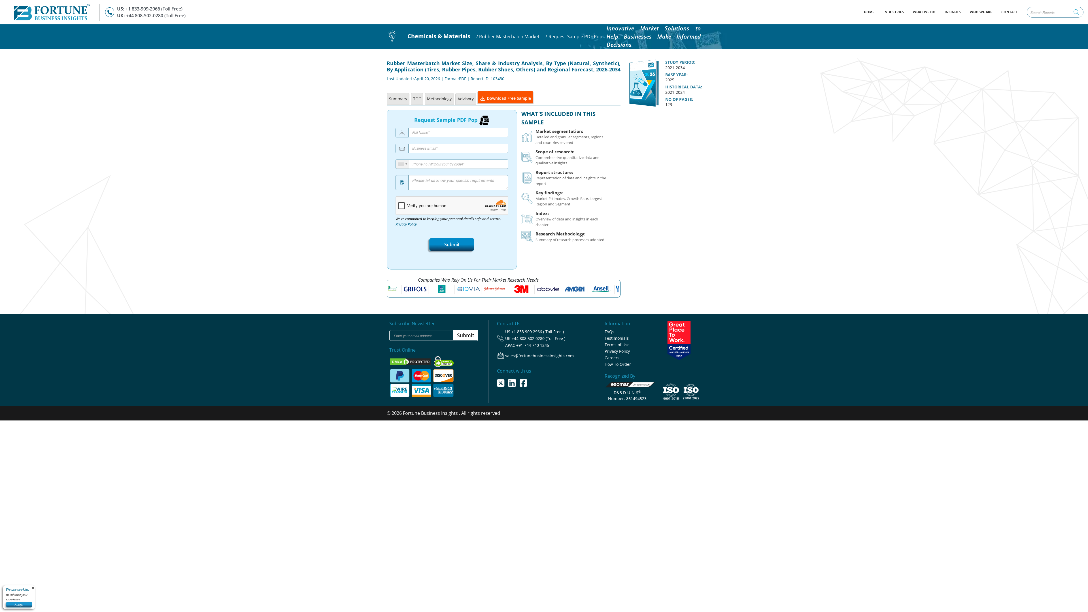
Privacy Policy (406, 224)
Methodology (439, 98)
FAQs (609, 331)
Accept (19, 604)
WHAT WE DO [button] (924, 12)
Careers (612, 357)
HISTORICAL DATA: (683, 87)
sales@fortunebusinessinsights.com (539, 355)
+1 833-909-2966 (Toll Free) (154, 9)
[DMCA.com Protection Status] (411, 361)
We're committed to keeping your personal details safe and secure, (448, 221)
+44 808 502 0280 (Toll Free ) (538, 338)
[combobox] (402, 164)
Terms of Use (617, 344)
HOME (871, 11)
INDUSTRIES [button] (893, 12)
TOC (417, 98)
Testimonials (617, 338)
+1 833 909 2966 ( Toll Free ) (537, 331)
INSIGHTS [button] (953, 12)
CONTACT (1009, 12)
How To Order (618, 364)
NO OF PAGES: (679, 99)
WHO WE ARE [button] (981, 12)
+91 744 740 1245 (532, 345)
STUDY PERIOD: (680, 62)
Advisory (466, 98)
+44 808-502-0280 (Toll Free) (156, 15)
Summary (398, 98)
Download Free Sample (508, 98)
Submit (452, 244)
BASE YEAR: (676, 74)
